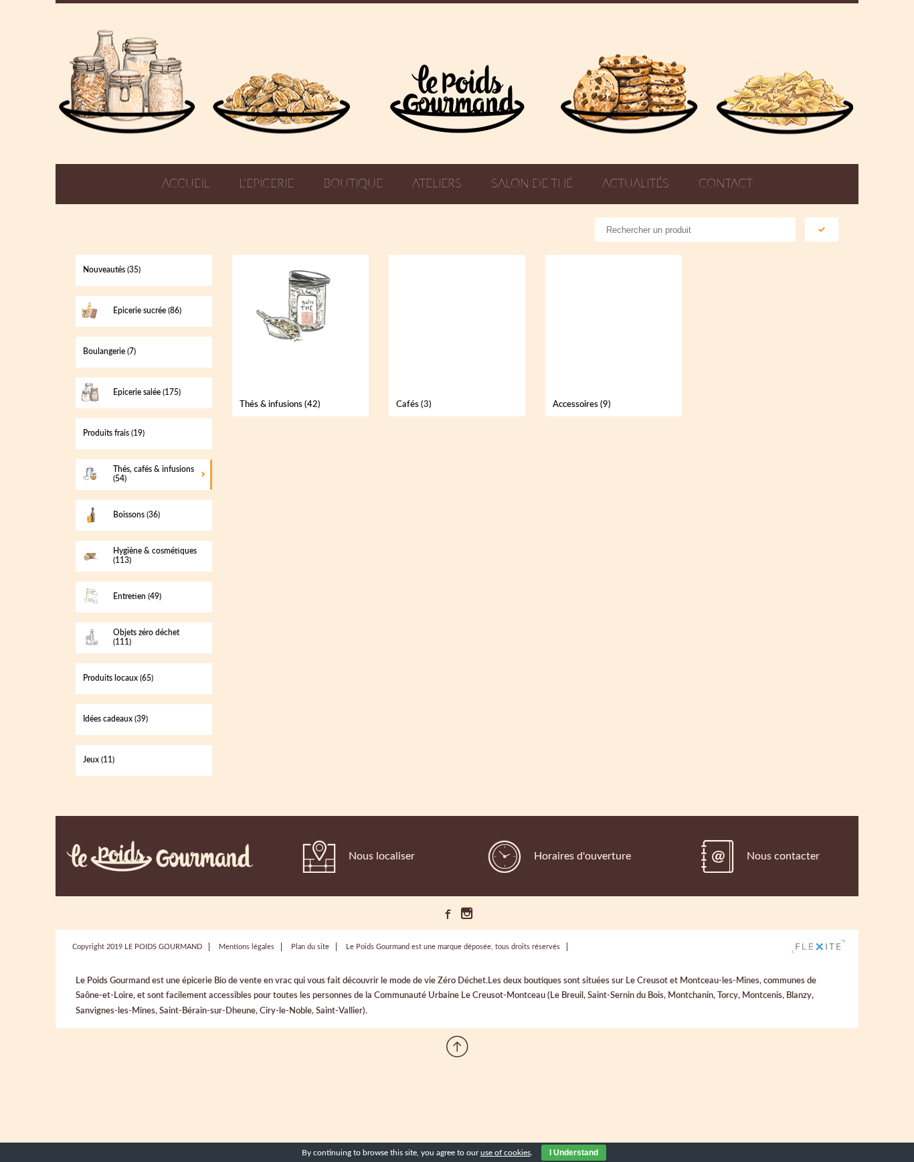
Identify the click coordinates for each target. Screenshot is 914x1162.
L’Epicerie (266, 183)
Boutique (353, 183)
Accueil (185, 183)
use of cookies (505, 1153)
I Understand (573, 1152)
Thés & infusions (280, 404)
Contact (726, 183)
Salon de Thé (532, 183)
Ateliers (437, 183)
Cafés (414, 404)
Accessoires (582, 404)
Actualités (635, 183)
